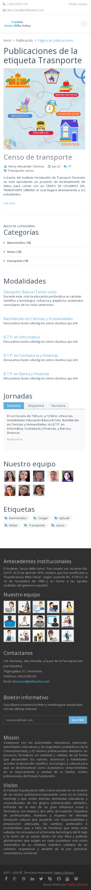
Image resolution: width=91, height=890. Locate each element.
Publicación (24, 40)
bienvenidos (18, 518)
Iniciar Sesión (78, 4)
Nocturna (58, 405)
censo (60, 525)
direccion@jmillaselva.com (30, 681)
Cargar (43, 518)
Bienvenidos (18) (19, 243)
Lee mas (9, 203)
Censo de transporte (38, 157)
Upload (64, 518)
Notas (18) (14, 252)
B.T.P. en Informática (22, 337)
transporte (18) (17, 261)
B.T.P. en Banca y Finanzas (26, 373)
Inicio (7, 40)
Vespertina (36, 405)
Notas (13, 525)
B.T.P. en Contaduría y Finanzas (31, 355)
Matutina (14, 405)
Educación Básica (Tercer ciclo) (30, 291)
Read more (15, 439)
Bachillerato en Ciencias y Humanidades (38, 318)
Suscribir (78, 720)
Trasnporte (37, 525)
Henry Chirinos (64, 873)
